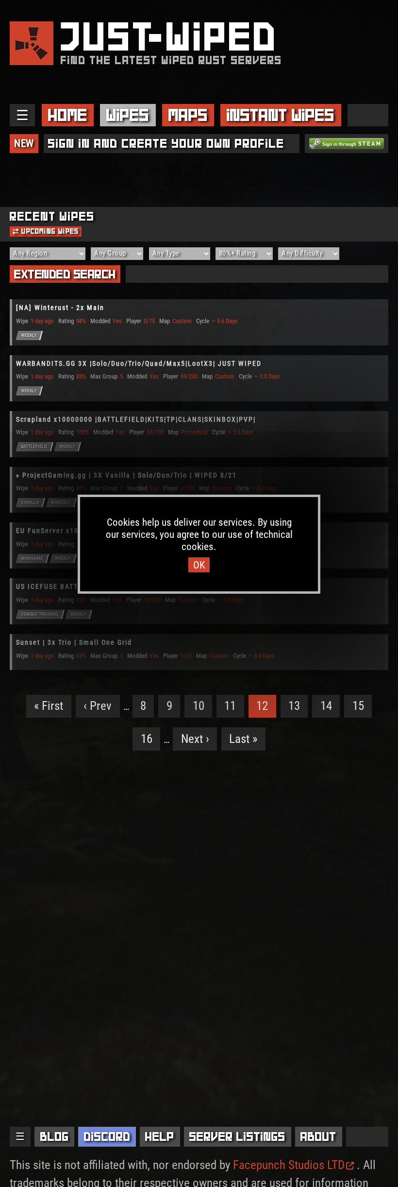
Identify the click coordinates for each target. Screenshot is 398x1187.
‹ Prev (97, 706)
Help (159, 1136)
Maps (188, 115)
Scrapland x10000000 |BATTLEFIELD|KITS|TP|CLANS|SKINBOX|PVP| (136, 419)
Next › (195, 739)
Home (67, 115)
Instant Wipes (280, 115)
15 (358, 706)
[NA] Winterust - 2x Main (60, 307)
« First (48, 706)
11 (230, 706)
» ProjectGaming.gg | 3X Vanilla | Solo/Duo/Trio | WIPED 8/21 (126, 475)
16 (146, 739)
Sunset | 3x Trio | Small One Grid (74, 642)
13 (294, 706)
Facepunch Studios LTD (289, 1165)
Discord (107, 1136)
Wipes (127, 115)
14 (326, 706)
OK (199, 565)
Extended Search (65, 274)
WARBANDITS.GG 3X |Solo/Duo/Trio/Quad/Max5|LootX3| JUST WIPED (139, 363)
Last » (243, 739)
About (318, 1136)
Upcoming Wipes (49, 231)
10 (198, 706)
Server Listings (237, 1136)
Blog (54, 1136)
